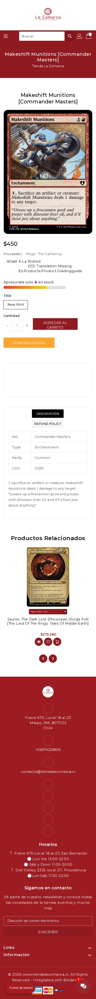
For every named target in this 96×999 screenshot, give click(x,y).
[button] (20, 987)
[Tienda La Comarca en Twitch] (48, 819)
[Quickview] (39, 642)
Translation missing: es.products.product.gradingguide (50, 268)
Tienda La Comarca (48, 66)
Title (7, 296)
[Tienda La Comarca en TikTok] (48, 831)
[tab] (47, 413)
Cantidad (11, 315)
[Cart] (89, 36)
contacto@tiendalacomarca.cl (48, 771)
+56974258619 (48, 749)
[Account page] (79, 36)
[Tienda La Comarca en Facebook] (48, 784)
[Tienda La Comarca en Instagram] (48, 796)
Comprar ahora (29, 343)
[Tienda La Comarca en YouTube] (48, 807)
